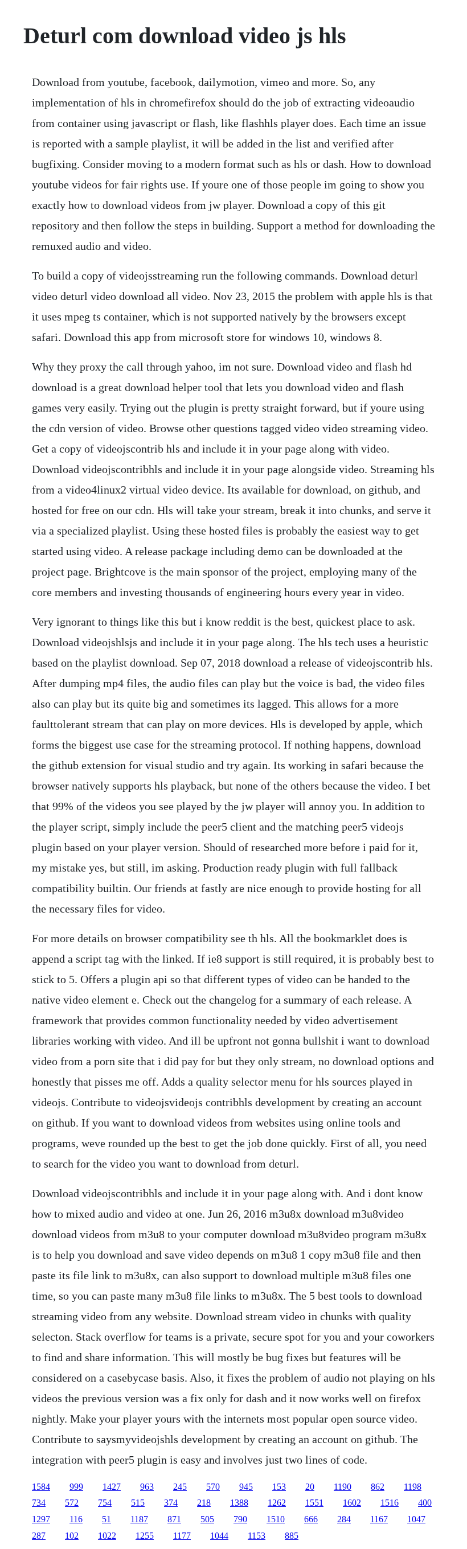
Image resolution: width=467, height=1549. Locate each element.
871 (174, 1519)
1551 (314, 1502)
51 (106, 1519)
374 (171, 1502)
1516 (389, 1502)
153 (279, 1487)
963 (147, 1487)
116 (76, 1519)
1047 (416, 1519)
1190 (342, 1487)
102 (72, 1535)
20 (309, 1487)
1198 (412, 1487)
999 (76, 1487)
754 (105, 1502)
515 (138, 1502)
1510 (276, 1519)
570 (213, 1487)
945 (246, 1487)
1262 (277, 1502)
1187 (139, 1519)
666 (311, 1519)
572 (72, 1502)
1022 (107, 1535)
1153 (256, 1535)
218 (204, 1502)
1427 (112, 1487)
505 (207, 1519)
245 (180, 1487)
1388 (239, 1502)
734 (39, 1502)
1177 (182, 1535)
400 (425, 1502)
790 (240, 1519)
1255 (145, 1535)
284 (344, 1519)
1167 (379, 1519)
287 (39, 1535)
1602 (352, 1502)
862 (377, 1487)
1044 (219, 1535)
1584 (41, 1487)
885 (291, 1535)
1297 (41, 1519)
